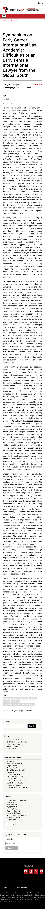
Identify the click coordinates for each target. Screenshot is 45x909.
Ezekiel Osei (11, 802)
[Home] (22, 10)
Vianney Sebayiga (13, 809)
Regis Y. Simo (12, 766)
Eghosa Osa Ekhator (14, 774)
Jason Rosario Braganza (15, 776)
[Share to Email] (41, 28)
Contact (5, 887)
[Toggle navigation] (4, 16)
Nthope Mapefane (13, 744)
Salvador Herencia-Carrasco (17, 787)
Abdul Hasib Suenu (14, 813)
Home (6, 21)
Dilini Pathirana (12, 779)
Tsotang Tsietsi (12, 768)
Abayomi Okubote (13, 811)
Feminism (33, 698)
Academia (15, 701)
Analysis (14, 21)
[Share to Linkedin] (35, 28)
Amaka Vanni (11, 761)
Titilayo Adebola (12, 746)
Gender (6, 701)
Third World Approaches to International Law (19, 704)
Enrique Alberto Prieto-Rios (16, 800)
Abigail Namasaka (13, 817)
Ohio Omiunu (11, 748)
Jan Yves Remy (12, 772)
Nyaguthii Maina (12, 807)
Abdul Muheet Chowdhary (16, 815)
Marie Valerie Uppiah (14, 764)
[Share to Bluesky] (38, 28)
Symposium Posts (23, 88)
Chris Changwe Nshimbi (15, 770)
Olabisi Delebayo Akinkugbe (17, 742)
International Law (21, 698)
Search (31, 726)
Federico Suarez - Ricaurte (16, 781)
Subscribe (9, 839)
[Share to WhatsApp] (32, 28)
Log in (40, 3)
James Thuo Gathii (13, 740)
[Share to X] (29, 28)
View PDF (38, 84)
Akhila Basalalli (9, 99)
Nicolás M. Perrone (14, 785)
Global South (8, 698)
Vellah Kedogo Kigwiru (15, 783)
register (15, 710)
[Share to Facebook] (26, 28)
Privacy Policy (21, 887)
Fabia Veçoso (12, 805)
